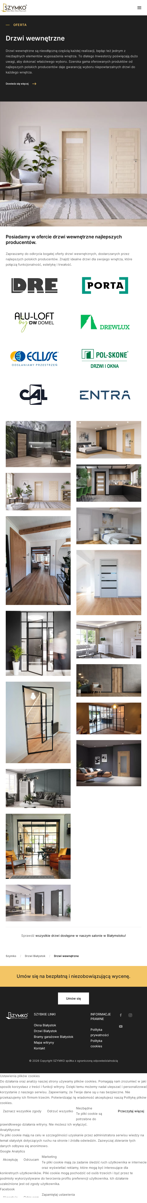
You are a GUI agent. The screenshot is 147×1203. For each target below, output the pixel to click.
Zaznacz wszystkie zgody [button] (22, 1111)
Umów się (73, 998)
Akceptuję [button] (10, 1159)
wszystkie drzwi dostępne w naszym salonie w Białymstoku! (80, 936)
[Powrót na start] (13, 7)
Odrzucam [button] (31, 1159)
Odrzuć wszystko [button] (60, 1111)
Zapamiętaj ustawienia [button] (58, 1194)
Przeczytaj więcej (131, 1111)
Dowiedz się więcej (17, 83)
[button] (139, 7)
